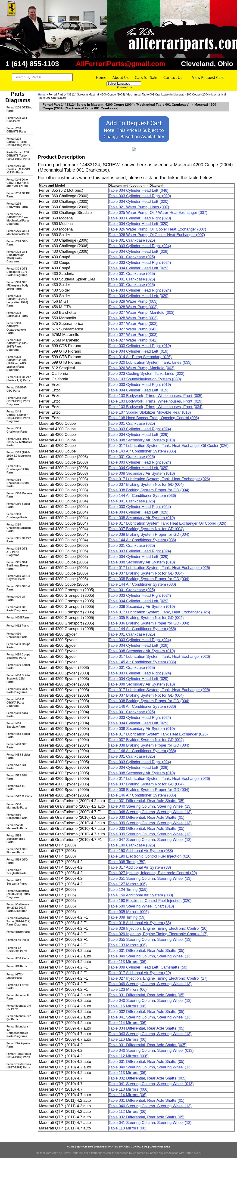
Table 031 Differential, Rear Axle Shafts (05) (146, 801)
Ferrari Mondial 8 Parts (17, 997)
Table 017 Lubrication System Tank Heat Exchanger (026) (158, 734)
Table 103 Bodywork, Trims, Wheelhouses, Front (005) (156, 396)
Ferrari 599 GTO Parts (17, 861)
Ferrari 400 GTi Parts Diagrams (16, 609)
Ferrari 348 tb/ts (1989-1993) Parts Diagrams (18, 401)
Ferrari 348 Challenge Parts (17, 430)
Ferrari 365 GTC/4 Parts (18, 588)
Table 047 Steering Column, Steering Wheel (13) (150, 839)
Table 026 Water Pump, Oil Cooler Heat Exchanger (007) (157, 229)
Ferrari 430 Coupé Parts (18, 646)
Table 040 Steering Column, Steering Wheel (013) (151, 1050)
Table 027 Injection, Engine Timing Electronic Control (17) (158, 978)
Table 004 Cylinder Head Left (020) (138, 201)
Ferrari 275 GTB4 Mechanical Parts (17, 232)
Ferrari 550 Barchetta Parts (17, 816)
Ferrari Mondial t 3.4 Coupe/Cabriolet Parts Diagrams (17, 1031)
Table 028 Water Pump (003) (133, 301)
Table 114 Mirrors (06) (128, 1023)
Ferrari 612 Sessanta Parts (16, 882)
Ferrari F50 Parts (17, 958)
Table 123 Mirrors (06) (128, 989)
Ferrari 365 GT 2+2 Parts (18, 540)
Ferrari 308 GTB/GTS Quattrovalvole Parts (16, 328)
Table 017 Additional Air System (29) (140, 973)
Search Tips (84, 1146)
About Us (120, 77)
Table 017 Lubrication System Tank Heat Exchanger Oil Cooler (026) (167, 523)
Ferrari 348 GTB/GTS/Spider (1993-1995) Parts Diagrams (18, 416)
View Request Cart (208, 77)
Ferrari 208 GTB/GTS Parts (16, 130)
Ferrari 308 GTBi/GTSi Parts (17, 314)
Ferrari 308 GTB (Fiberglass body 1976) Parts (17, 285)
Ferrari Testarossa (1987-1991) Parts (18, 1066)
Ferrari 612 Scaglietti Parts (16, 871)
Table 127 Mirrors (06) (128, 884)
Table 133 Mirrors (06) (128, 945)
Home (101, 77)
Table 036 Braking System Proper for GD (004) (149, 623)
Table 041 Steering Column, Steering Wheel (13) (150, 1017)
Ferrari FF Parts (16, 966)
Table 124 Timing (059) (128, 889)
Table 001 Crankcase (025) (132, 240)
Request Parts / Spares (112, 1146)
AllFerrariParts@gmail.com (120, 64)
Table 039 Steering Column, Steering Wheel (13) (150, 823)
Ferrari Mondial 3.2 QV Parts (18, 1018)
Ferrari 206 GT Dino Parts (19, 109)
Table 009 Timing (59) (127, 917)
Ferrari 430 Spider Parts (18, 666)
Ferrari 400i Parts (18, 617)
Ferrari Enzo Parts (18, 931)
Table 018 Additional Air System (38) (140, 923)
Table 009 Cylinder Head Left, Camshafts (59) (148, 967)
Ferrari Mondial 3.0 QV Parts (18, 1007)
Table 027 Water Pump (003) (133, 323)
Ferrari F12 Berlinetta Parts (16, 949)
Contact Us (172, 77)
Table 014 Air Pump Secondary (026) (140, 357)
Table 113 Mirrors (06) (128, 962)
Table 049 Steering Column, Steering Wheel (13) (150, 984)
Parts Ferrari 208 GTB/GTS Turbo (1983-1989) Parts (18, 155)
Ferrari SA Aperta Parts (18, 1045)
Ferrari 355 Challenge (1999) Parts (17, 483)
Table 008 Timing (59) (127, 862)
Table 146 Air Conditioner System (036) (142, 706)
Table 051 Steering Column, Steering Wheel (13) (150, 878)
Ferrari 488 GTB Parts (17, 746)
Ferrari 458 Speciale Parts (16, 725)
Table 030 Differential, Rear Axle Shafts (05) (146, 817)
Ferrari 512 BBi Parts (16, 777)
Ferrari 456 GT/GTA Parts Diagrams (19, 690)
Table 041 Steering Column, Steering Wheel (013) (151, 1084)
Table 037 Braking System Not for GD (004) (146, 484)
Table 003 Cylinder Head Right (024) (140, 246)
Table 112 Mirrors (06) (128, 1111)
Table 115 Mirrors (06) (128, 1006)
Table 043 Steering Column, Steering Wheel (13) (150, 1034)
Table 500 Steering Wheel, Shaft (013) (141, 906)
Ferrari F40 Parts (17, 939)
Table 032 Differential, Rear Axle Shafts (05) (146, 1011)
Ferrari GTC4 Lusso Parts (15, 976)
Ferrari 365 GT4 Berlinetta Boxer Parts (17, 565)
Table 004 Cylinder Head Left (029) (138, 251)
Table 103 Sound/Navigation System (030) (145, 379)
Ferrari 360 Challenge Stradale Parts (18, 528)
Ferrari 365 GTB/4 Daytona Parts (18, 577)
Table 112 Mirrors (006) (129, 1056)
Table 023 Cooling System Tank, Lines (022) (146, 373)
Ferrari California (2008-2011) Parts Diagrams (18, 894)
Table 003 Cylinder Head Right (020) (140, 196)
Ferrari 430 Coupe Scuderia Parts (18, 656)
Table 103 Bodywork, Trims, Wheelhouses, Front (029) (156, 401)
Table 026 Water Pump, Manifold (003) (142, 368)
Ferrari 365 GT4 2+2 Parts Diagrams (16, 552)
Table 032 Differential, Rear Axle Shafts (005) (148, 1078)
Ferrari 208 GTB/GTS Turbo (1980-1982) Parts (18, 142)
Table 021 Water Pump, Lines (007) (139, 207)
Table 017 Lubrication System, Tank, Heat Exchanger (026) (159, 479)
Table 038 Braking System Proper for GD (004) (149, 490)
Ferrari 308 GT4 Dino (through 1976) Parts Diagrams (16, 256)
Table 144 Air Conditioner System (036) (142, 495)
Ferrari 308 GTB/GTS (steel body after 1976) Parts (17, 300)
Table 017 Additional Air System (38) (140, 867)
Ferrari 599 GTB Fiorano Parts (17, 851)
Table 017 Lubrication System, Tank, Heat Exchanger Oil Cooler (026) (169, 445)
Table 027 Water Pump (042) (133, 329)
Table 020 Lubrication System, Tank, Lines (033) (150, 362)
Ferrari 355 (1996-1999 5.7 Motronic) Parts (18, 456)
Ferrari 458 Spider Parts (18, 735)
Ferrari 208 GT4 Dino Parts (16, 119)
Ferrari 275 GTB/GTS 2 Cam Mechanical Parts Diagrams (17, 218)
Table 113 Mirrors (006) (129, 1089)
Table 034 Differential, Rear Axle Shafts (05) (146, 1028)
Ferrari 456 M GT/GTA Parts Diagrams (15, 702)
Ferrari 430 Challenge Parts (17, 635)
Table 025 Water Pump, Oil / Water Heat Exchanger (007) (158, 212)
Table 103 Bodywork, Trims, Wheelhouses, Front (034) (156, 407)
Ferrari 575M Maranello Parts (16, 827)
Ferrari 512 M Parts (19, 796)
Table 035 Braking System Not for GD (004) (146, 617)
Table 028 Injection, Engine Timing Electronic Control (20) (158, 928)
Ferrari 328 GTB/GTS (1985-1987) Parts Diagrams (17, 344)
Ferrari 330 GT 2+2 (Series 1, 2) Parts (18, 378)
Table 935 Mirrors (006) (129, 912)
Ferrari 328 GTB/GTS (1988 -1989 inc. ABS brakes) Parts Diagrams (16, 363)
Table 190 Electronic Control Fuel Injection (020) (150, 856)
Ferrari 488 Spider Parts (18, 756)
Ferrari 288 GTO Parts (17, 243)
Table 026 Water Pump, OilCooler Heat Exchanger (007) (157, 235)
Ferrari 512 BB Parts (16, 766)
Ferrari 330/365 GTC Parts (16, 389)
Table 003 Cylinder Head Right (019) (140, 346)
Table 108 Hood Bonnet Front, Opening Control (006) (154, 418)
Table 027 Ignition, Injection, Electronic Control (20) (153, 873)
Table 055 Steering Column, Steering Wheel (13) (150, 939)
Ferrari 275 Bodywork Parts (17, 205)
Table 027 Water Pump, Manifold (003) (142, 312)
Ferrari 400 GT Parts (15, 598)
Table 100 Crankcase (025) (132, 845)
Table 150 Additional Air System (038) (141, 851)
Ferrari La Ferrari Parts (17, 986)
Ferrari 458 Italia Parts (17, 714)
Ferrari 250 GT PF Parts (18, 195)
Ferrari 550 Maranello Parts (16, 806)
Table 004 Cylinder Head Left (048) (138, 190)
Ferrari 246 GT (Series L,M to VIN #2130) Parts (18, 169)
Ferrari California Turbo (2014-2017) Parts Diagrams (18, 921)
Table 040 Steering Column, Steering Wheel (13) (150, 806)
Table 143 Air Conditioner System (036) (142, 451)
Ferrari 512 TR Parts (15, 787)
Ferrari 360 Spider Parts (18, 505)
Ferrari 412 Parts (17, 625)
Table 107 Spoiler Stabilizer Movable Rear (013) (150, 412)
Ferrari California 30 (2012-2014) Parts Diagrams (17, 908)
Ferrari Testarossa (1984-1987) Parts (18, 1055)
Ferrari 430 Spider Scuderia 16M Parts (18, 678)
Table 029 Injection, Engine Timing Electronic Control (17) (158, 934)
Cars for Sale (146, 77)
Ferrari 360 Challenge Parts (17, 516)
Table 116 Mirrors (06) (128, 1039)
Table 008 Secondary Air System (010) (142, 440)
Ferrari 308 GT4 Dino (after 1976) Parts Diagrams (17, 272)
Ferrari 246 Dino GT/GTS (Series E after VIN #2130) (17, 183)
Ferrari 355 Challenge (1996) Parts (17, 469)
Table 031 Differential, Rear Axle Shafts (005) (148, 1045)
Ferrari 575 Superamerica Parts (15, 839)
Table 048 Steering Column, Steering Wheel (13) (150, 812)
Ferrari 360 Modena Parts (19, 495)
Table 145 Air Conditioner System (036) (142, 662)
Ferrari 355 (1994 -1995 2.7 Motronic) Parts (19, 442)
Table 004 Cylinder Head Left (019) (138, 351)
